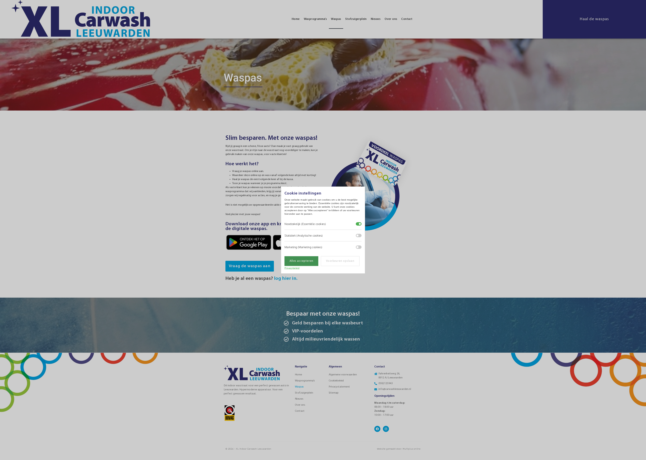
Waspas (336, 19)
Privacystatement (339, 386)
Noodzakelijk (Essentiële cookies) (305, 224)
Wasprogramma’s (315, 19)
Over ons (391, 19)
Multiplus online (412, 449)
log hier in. (286, 278)
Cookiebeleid (336, 380)
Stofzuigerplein (356, 19)
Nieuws (376, 19)
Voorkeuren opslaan (340, 261)
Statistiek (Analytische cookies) (303, 235)
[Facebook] (377, 429)
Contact (406, 19)
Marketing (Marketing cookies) (303, 247)
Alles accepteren (301, 261)
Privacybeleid (291, 268)
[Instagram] (386, 429)
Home (296, 19)
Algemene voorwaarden (343, 374)
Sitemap (334, 393)
